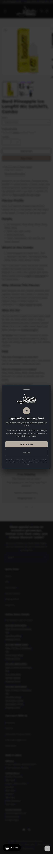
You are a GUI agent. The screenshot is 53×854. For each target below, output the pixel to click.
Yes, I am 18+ (26, 444)
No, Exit (26, 452)
